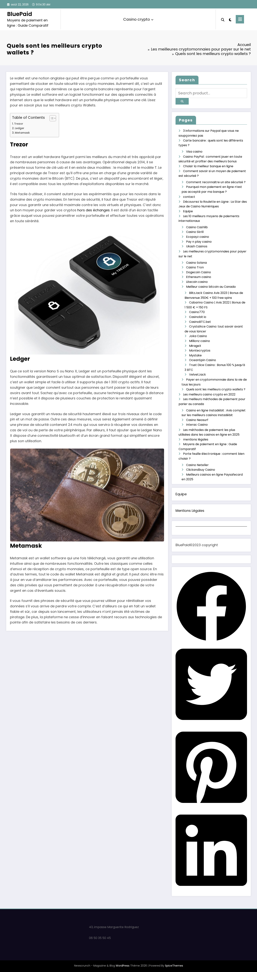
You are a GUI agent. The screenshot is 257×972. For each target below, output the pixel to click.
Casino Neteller (197, 465)
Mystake (195, 355)
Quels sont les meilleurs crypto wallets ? (215, 389)
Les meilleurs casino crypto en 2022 (209, 394)
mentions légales (195, 439)
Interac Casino (197, 424)
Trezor (18, 124)
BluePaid (19, 14)
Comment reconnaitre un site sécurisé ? (216, 182)
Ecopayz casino (197, 237)
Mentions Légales (190, 510)
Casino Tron (195, 267)
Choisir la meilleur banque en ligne (208, 166)
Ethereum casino (198, 277)
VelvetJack (197, 374)
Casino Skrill (195, 232)
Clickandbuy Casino (200, 470)
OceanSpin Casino (202, 360)
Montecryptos (199, 350)
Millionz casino (199, 341)
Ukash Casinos (196, 246)
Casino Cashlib (197, 227)
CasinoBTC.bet (200, 322)
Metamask (22, 133)
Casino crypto (136, 19)
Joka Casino (198, 336)
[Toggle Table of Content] (51, 118)
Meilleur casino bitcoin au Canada (211, 287)
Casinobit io (197, 317)
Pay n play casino (199, 241)
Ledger (19, 128)
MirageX (195, 346)
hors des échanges (93, 210)
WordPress (122, 965)
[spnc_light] (230, 19)
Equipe (188, 211)
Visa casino (194, 151)
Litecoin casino (197, 282)
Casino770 (197, 312)
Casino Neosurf (197, 420)
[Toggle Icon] (240, 19)
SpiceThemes (174, 965)
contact (189, 197)
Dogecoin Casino (198, 272)
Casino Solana (196, 263)
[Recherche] (223, 19)
